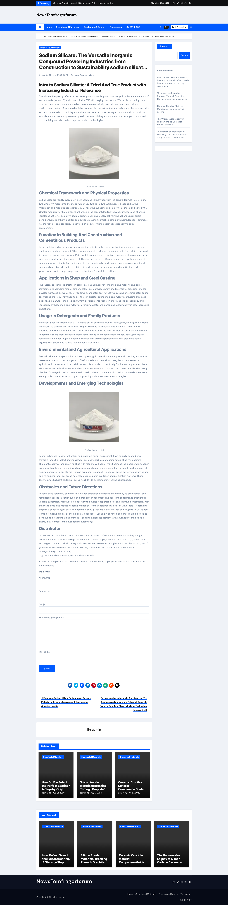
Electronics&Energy (95, 27)
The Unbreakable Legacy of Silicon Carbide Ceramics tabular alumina (170, 121)
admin (96, 729)
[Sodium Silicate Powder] (94, 155)
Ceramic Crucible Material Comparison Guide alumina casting (131, 787)
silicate (75, 75)
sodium (84, 75)
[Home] (40, 27)
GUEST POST (133, 27)
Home (49, 27)
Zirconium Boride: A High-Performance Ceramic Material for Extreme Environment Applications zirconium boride (66, 702)
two (92, 75)
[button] (191, 27)
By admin (43, 75)
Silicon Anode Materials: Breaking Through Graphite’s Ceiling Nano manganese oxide (93, 789)
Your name (44, 577)
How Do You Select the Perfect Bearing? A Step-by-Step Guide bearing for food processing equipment (173, 82)
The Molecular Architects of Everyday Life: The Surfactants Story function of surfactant (172, 134)
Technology (116, 27)
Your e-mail (45, 591)
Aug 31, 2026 (59, 793)
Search (164, 46)
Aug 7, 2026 (96, 793)
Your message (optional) (51, 617)
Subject (43, 604)
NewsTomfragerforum (56, 14)
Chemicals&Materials (68, 27)
